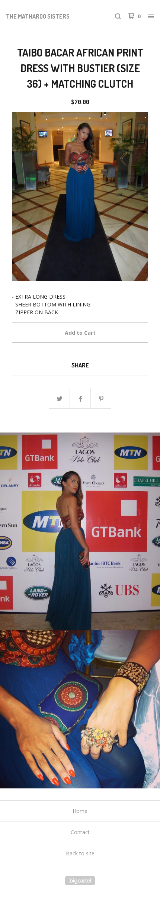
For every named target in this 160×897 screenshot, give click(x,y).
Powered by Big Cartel (80, 880)
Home (80, 810)
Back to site (80, 853)
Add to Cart (80, 332)
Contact (80, 832)
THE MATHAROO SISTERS (38, 16)
